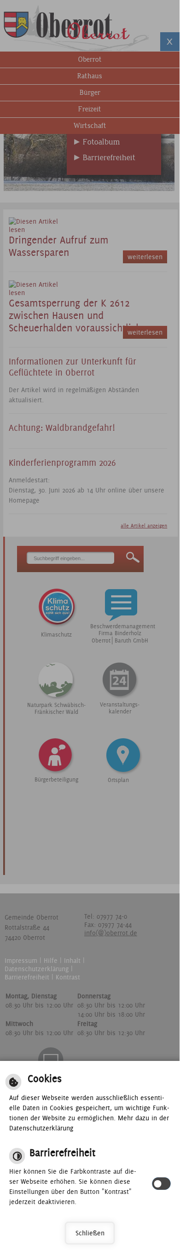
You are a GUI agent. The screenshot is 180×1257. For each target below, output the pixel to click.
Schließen (90, 1233)
